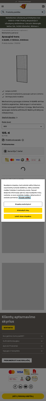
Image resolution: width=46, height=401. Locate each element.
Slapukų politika (24, 198)
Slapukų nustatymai (23, 204)
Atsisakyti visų (23, 210)
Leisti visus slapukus (23, 216)
